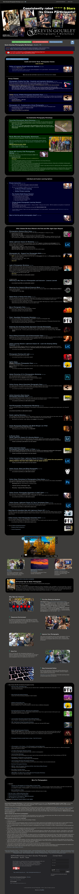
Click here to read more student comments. (21, 70)
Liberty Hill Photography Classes (38, 850)
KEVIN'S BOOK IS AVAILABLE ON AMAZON (25, 579)
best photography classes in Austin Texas (57, 803)
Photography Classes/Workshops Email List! (35, 52)
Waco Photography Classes (65, 851)
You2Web (42, 890)
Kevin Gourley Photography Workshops (14, 1)
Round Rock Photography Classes (53, 850)
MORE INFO (70, 1)
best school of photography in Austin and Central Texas (38, 47)
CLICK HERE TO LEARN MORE (20, 147)
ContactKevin (72, 43)
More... (59, 611)
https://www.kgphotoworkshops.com (33, 872)
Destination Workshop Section (46, 74)
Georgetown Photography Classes (12, 851)
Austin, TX (37, 45)
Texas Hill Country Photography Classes (57, 852)
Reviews (29, 877)
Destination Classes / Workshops (37, 570)
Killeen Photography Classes (54, 851)
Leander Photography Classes (25, 850)
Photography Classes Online (18, 799)
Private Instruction (59, 570)
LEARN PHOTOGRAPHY (61, 1)
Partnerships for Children (37, 786)
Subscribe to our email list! (45, 674)
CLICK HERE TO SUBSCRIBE (16, 52)
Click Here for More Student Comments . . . (16, 847)
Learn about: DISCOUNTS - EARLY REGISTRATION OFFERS (22, 53)
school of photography (34, 803)
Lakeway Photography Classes (41, 851)
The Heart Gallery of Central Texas (18, 786)
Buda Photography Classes (28, 852)
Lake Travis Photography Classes (27, 851)
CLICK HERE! (29, 799)
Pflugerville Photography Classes (67, 850)
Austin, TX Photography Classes (14, 570)
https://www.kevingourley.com (19, 872)
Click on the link (16, 125)
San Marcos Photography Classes (41, 852)
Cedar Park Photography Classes (11, 850)
